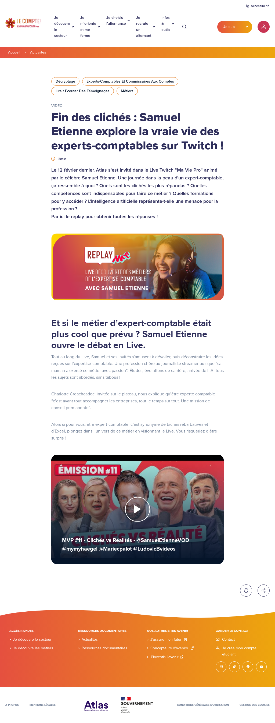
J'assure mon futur (166, 639)
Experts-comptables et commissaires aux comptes (130, 81)
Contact (228, 639)
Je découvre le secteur (62, 26)
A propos (12, 705)
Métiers (127, 91)
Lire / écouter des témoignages (83, 91)
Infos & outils (165, 23)
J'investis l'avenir (164, 657)
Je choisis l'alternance (116, 20)
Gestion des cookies (255, 705)
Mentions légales (43, 705)
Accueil (14, 52)
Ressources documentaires (104, 648)
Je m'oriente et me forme (88, 26)
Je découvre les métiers (33, 648)
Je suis (229, 26)
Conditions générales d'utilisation (203, 705)
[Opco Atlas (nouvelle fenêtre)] (96, 704)
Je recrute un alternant (143, 26)
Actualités (38, 52)
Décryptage (65, 81)
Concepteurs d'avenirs (169, 648)
